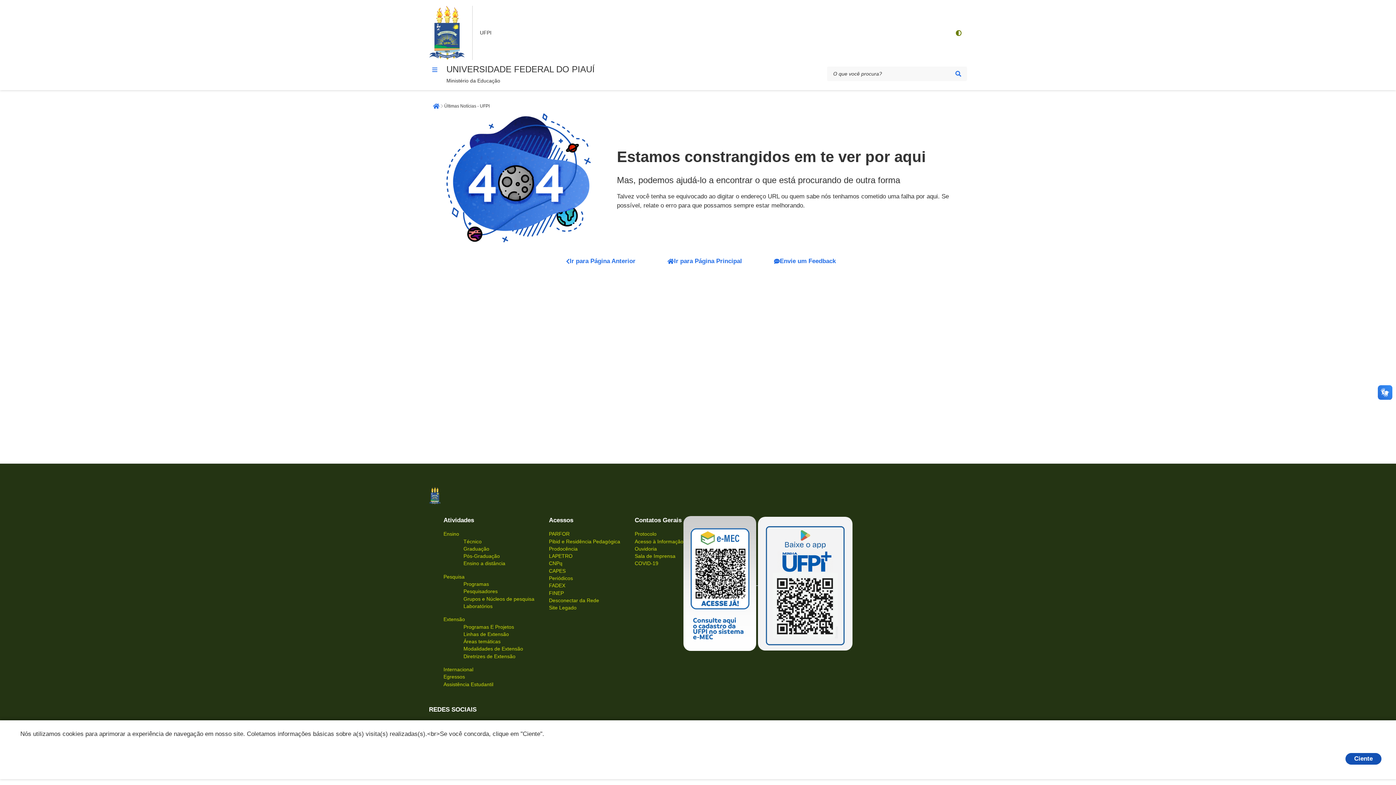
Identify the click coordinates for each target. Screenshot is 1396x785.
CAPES (557, 571)
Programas (476, 584)
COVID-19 (646, 563)
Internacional (458, 669)
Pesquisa (454, 577)
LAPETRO (561, 556)
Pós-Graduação (482, 556)
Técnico (473, 541)
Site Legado (563, 608)
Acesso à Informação (659, 541)
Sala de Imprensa (655, 556)
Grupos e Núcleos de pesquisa (499, 599)
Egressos (454, 677)
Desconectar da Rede (574, 600)
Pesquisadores (481, 591)
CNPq (555, 563)
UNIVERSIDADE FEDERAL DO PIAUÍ (520, 69)
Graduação (476, 549)
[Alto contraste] (958, 33)
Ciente (1363, 758)
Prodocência (563, 549)
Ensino (451, 534)
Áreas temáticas (482, 641)
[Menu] (435, 70)
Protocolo (646, 534)
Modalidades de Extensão (493, 649)
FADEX (557, 585)
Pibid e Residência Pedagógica (584, 541)
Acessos (561, 520)
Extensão (454, 619)
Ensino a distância (484, 563)
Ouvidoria (646, 549)
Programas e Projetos (489, 627)
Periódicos (561, 578)
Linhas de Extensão (486, 634)
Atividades (459, 520)
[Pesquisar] (958, 74)
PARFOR (559, 534)
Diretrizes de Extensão (490, 656)
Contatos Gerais (658, 520)
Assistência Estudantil (468, 684)
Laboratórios (478, 606)
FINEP (556, 593)
